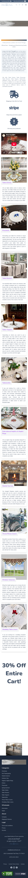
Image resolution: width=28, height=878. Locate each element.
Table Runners (6, 79)
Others (3, 783)
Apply (3, 811)
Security (4, 830)
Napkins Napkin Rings (7, 780)
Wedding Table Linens (7, 802)
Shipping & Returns (7, 819)
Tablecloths (22, 79)
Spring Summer (6, 788)
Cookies (23, 864)
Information (5, 808)
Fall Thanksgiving (6, 773)
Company (4, 817)
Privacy (4, 828)
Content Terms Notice (14, 864)
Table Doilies (11, 77)
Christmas (4, 771)
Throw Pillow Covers (7, 799)
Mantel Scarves (6, 776)
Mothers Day (5, 778)
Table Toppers (15, 79)
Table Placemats (21, 77)
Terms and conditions (7, 825)
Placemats (4, 785)
